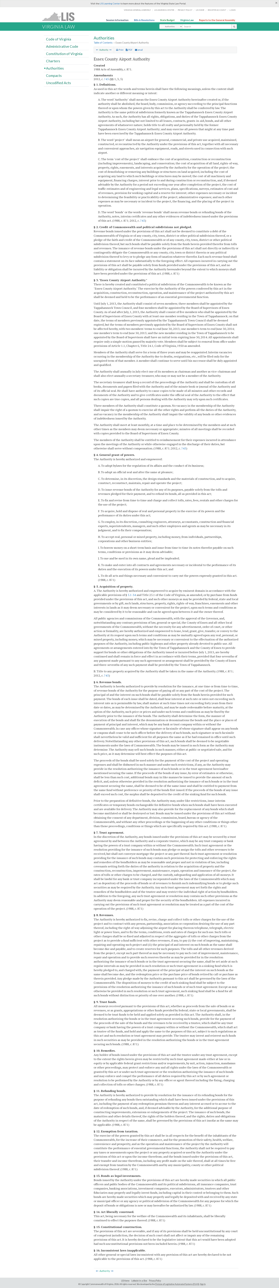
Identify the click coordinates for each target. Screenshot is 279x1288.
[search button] (234, 26)
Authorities (55, 68)
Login (233, 10)
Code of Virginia (58, 39)
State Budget (167, 20)
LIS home (200, 10)
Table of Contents (103, 42)
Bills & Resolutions (144, 20)
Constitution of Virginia (64, 53)
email (140, 50)
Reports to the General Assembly (217, 20)
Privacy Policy (185, 10)
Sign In (203, 1284)
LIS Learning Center (110, 3)
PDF (130, 50)
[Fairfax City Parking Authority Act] (110, 50)
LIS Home (125, 1280)
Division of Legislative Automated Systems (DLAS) (177, 1284)
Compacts (54, 75)
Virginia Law (187, 20)
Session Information (117, 20)
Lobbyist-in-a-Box (139, 1280)
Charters (53, 61)
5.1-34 (132, 595)
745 (106, 79)
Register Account (217, 10)
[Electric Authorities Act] (97, 50)
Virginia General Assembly (137, 10)
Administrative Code (62, 46)
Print (120, 50)
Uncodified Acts (58, 83)
